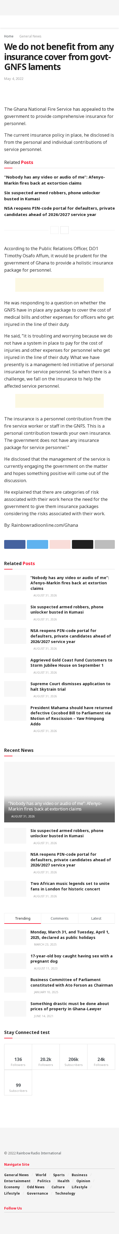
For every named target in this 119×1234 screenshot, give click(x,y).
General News (30, 36)
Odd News (36, 1187)
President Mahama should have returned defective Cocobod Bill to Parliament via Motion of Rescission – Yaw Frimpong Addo (71, 716)
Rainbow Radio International (39, 1153)
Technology (65, 1193)
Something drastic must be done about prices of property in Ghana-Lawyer (69, 1006)
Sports (59, 1175)
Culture (58, 1187)
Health (63, 1181)
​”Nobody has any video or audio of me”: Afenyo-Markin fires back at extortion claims (69, 583)
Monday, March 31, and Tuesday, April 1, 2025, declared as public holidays (69, 934)
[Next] (64, 230)
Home (9, 36)
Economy (12, 1187)
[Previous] (54, 230)
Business (79, 1175)
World (41, 1175)
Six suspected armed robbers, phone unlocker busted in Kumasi (67, 609)
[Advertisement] (59, 7)
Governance (37, 1193)
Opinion (83, 1181)
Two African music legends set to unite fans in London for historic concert (70, 886)
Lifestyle (79, 1187)
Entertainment (17, 1181)
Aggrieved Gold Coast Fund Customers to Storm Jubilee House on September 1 (71, 662)
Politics (44, 1181)
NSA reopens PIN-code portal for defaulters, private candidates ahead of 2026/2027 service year (70, 636)
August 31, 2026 (45, 595)
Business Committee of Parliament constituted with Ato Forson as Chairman (71, 982)
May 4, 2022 (13, 78)
